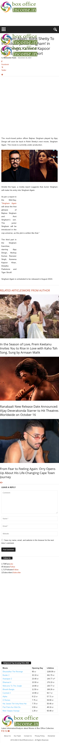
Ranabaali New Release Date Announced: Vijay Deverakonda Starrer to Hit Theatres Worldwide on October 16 (29, 410)
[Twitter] (6, 731)
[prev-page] (0, 483)
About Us (7, 736)
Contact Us (28, 736)
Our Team (17, 736)
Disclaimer (51, 736)
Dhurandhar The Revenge (13, 672)
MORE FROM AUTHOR (36, 290)
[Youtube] (8, 731)
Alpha (5, 697)
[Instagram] (4, 731)
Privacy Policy (40, 736)
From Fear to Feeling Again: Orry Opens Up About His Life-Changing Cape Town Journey (27, 473)
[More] (29, 74)
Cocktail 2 (7, 693)
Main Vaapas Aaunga (11, 711)
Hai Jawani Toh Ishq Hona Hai (14, 704)
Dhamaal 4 (7, 682)
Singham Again (9, 203)
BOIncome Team (10, 58)
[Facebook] (2, 731)
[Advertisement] (16, 21)
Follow (12, 567)
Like (11, 564)
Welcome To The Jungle (12, 686)
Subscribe (17, 572)
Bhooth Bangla (8, 689)
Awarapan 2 (7, 679)
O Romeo (6, 700)
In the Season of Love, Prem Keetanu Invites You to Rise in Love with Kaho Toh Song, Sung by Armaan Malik (28, 348)
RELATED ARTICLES (11, 290)
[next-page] (1, 483)
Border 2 (6, 675)
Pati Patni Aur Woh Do (11, 707)
